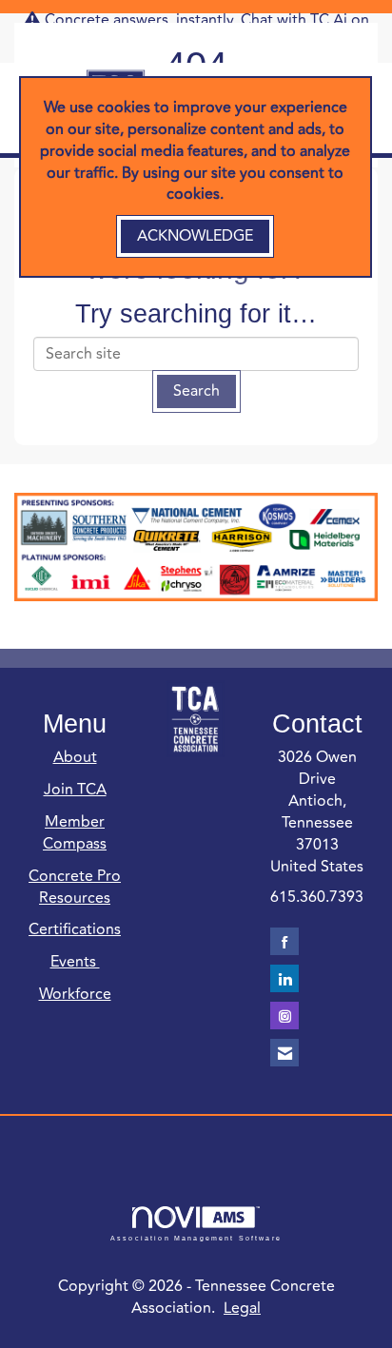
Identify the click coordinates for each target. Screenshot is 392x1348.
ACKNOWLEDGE (195, 236)
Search (196, 391)
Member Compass (75, 833)
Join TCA (75, 789)
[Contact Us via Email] (284, 1052)
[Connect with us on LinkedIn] (284, 978)
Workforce (75, 994)
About (75, 757)
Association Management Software (196, 1237)
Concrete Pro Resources (75, 887)
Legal (242, 1308)
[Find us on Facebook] (284, 941)
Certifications (75, 929)
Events (75, 961)
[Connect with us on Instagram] (284, 1015)
